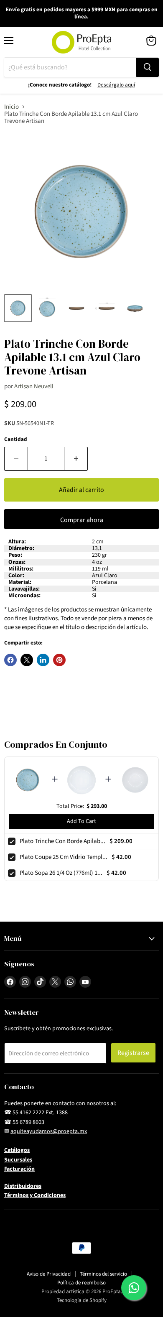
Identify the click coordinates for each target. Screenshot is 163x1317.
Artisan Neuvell (33, 386)
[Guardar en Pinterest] (59, 660)
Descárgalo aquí (116, 85)
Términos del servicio (103, 1274)
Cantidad (15, 439)
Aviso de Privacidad (49, 1274)
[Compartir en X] (26, 660)
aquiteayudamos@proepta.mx (48, 1131)
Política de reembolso (81, 1282)
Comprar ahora (81, 520)
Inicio (11, 106)
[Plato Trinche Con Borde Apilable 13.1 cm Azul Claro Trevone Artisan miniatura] (18, 308)
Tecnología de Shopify (82, 1300)
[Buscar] (147, 67)
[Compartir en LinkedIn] (43, 660)
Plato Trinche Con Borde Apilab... (62, 841)
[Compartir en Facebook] (10, 660)
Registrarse (133, 1052)
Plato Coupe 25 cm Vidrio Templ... (63, 857)
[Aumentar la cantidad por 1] (76, 458)
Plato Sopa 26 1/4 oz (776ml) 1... (61, 873)
